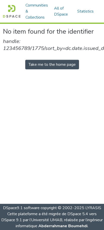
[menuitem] (62, 11)
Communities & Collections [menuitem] (36, 11)
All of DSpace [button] (61, 11)
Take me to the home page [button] (52, 64)
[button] (11, 11)
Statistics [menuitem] (85, 11)
